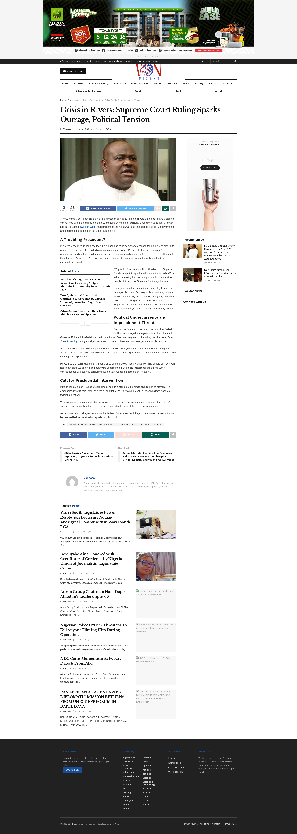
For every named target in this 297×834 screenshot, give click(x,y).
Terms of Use (230, 824)
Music (126, 808)
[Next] (88, 323)
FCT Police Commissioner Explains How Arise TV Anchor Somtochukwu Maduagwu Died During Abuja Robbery (219, 252)
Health (126, 796)
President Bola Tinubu (151, 424)
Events (157, 83)
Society (80, 61)
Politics (89, 61)
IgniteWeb (114, 824)
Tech (62, 66)
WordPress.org (175, 772)
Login (206, 61)
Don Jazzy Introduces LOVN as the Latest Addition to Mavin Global (220, 273)
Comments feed (176, 767)
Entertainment (139, 83)
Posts (70, 100)
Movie (126, 804)
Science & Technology (114, 61)
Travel (145, 800)
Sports (129, 61)
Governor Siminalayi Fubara (81, 424)
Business (78, 83)
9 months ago (213, 280)
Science (98, 61)
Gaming (127, 792)
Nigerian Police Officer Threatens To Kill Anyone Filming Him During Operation (93, 630)
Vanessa (67, 129)
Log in (171, 758)
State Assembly (68, 341)
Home (64, 83)
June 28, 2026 (81, 573)
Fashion (127, 784)
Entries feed (174, 763)
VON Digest (73, 824)
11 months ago (213, 263)
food (125, 788)
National (147, 757)
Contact (216, 824)
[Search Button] (235, 61)
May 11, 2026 (80, 711)
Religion (146, 774)
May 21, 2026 (80, 640)
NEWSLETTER (74, 71)
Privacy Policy (189, 824)
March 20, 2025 (84, 129)
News (72, 61)
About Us (204, 824)
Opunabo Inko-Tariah (126, 424)
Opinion (146, 765)
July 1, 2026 (80, 532)
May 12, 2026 (80, 668)
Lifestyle (64, 61)
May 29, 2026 (80, 601)
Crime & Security (99, 83)
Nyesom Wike (87, 226)
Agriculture (129, 757)
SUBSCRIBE (72, 770)
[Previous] (82, 323)
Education (120, 83)
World (69, 66)
